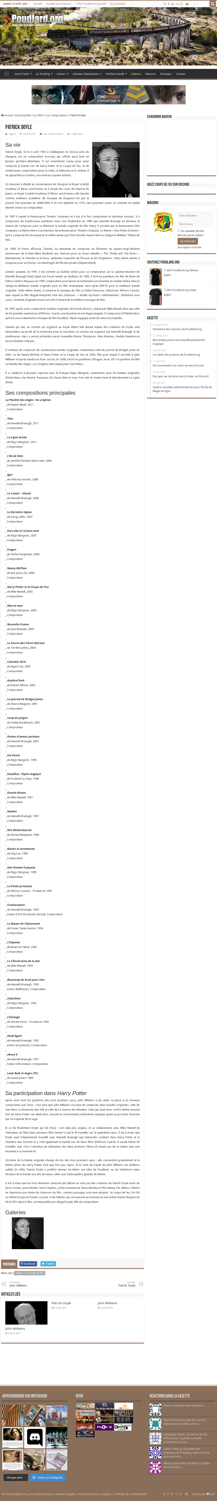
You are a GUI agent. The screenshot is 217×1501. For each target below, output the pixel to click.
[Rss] (165, 4)
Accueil (38, 3)
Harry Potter (22, 73)
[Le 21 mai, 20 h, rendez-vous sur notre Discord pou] (34, 1459)
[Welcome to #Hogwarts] (12, 1415)
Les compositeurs (57, 115)
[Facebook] (168, 4)
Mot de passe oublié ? (191, 235)
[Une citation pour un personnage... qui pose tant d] (12, 1437)
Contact (180, 73)
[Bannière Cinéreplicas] (109, 94)
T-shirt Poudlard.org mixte (90, 3)
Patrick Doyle (61, 1303)
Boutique (165, 73)
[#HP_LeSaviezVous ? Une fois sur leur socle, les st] (56, 1437)
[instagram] (181, 4)
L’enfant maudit (115, 73)
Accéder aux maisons (58, 3)
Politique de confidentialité (130, 1494)
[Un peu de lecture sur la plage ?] (34, 1415)
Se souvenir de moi (192, 231)
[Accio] (213, 4)
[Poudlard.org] (34, 19)
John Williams (15, 1329)
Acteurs (61, 73)
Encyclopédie (117, 3)
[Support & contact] (187, 4)
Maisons (151, 73)
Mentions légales (66, 1494)
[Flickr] (177, 4)
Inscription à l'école (189, 247)
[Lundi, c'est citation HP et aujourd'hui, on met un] (12, 1459)
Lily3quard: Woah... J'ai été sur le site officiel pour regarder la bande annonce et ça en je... (185, 1438)
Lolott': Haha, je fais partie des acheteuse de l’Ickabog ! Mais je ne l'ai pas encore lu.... (186, 1452)
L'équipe (107, 1494)
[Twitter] (172, 4)
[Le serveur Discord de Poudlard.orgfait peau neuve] (34, 1437)
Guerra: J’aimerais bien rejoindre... (183, 1405)
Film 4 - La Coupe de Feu (30, 1273)
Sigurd (12, 134)
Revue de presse (89, 1494)
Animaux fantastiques (86, 73)
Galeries (136, 73)
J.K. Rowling (43, 73)
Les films (38, 115)
